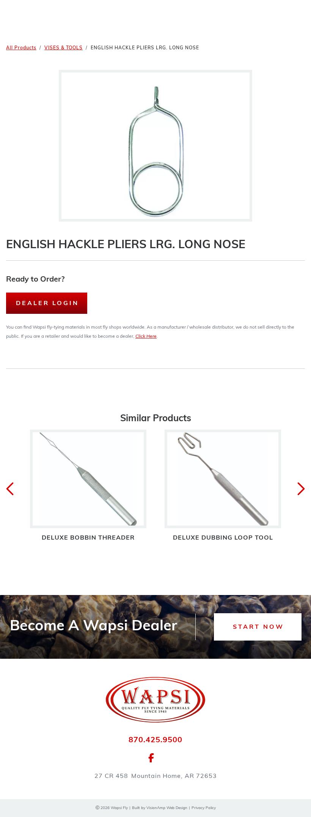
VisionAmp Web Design (166, 808)
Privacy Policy (204, 808)
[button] (258, 627)
